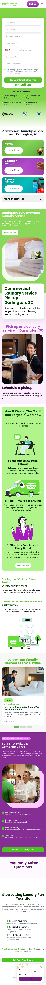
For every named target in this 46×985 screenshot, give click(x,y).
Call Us (32, 4)
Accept (30, 979)
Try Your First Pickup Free (23, 80)
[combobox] (10, 50)
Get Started (10, 232)
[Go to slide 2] (23, 727)
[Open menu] (42, 4)
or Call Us (23, 85)
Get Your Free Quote (23, 960)
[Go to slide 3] (29, 727)
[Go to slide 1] (16, 727)
